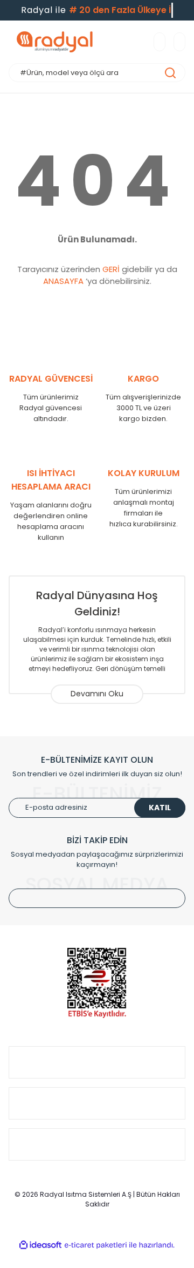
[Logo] (55, 41)
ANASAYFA (63, 281)
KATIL (160, 807)
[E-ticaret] (95, 1245)
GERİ (111, 269)
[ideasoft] (40, 1245)
